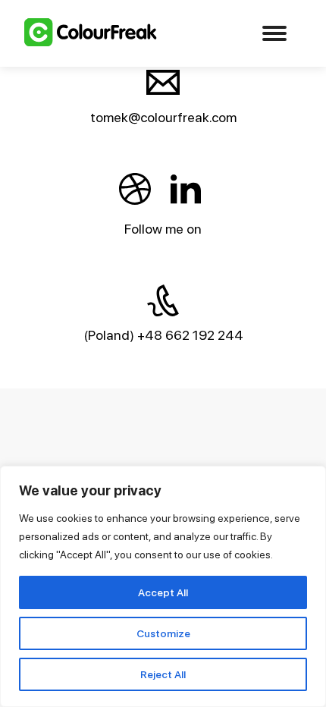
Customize (163, 633)
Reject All (163, 674)
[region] (163, 586)
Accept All (163, 592)
